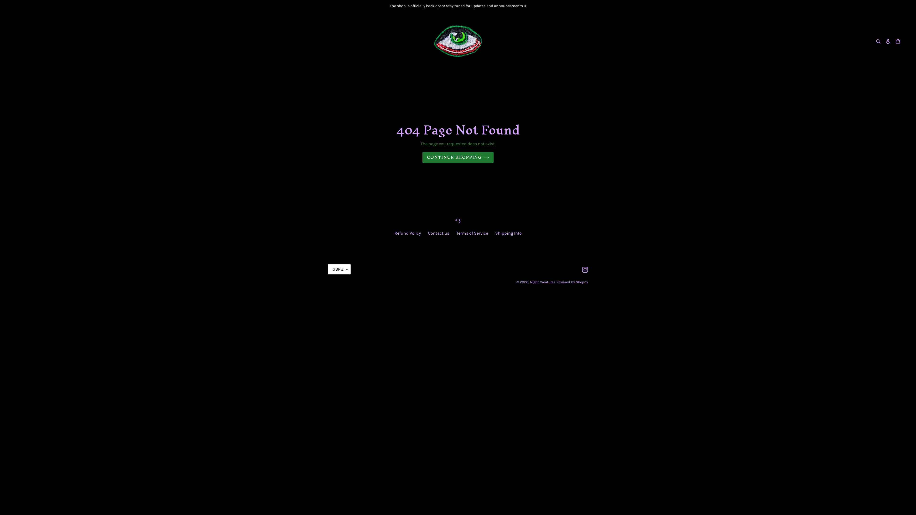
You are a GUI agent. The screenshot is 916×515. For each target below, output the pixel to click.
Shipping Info (508, 233)
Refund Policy (408, 233)
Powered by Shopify (572, 282)
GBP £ (338, 269)
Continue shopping (454, 157)
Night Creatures (543, 282)
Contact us (438, 233)
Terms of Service (472, 233)
